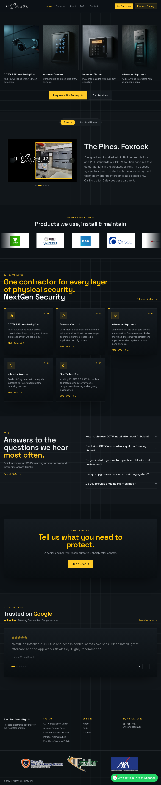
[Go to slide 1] (35, 185)
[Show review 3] (19, 666)
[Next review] (147, 666)
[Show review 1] (11, 666)
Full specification (145, 299)
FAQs (83, 6)
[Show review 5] (23, 666)
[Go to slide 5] (48, 185)
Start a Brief (79, 563)
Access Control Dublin (54, 728)
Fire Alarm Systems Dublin (56, 741)
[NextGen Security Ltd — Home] (16, 6)
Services (60, 6)
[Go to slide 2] (40, 185)
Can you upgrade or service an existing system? (117, 474)
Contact (94, 6)
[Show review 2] (15, 666)
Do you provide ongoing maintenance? (111, 483)
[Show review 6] (25, 666)
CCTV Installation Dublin (55, 723)
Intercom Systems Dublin (56, 732)
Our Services (100, 95)
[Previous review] (140, 666)
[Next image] (72, 160)
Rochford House (88, 122)
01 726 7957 (129, 723)
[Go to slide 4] (46, 185)
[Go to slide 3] (43, 185)
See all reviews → (148, 620)
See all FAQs (10, 474)
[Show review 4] (21, 666)
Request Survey (146, 6)
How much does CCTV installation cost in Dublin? (118, 436)
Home (49, 6)
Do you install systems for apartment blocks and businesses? (118, 462)
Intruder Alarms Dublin (54, 737)
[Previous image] (12, 160)
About (73, 6)
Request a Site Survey (66, 95)
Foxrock (68, 122)
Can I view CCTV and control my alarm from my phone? (116, 448)
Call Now (126, 6)
